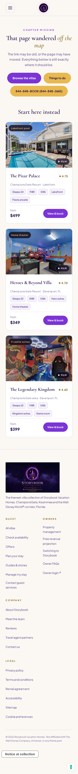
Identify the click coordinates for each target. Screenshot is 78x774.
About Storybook (17, 609)
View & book (55, 213)
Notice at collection (20, 754)
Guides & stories (16, 565)
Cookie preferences (19, 716)
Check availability (17, 537)
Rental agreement (17, 689)
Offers (10, 546)
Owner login (52, 573)
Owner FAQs (51, 563)
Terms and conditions (19, 679)
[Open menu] (10, 7)
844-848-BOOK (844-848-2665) (39, 91)
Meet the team (15, 619)
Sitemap (11, 707)
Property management (52, 529)
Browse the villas (24, 78)
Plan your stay (15, 556)
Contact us (13, 646)
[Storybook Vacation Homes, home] (43, 7)
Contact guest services (15, 585)
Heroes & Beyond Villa (31, 282)
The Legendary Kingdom (32, 389)
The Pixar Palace (25, 176)
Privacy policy (15, 670)
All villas (10, 528)
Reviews (11, 628)
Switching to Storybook (51, 553)
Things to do (57, 78)
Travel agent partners (19, 637)
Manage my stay (16, 574)
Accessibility (14, 698)
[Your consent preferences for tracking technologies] (71, 767)
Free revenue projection (51, 541)
